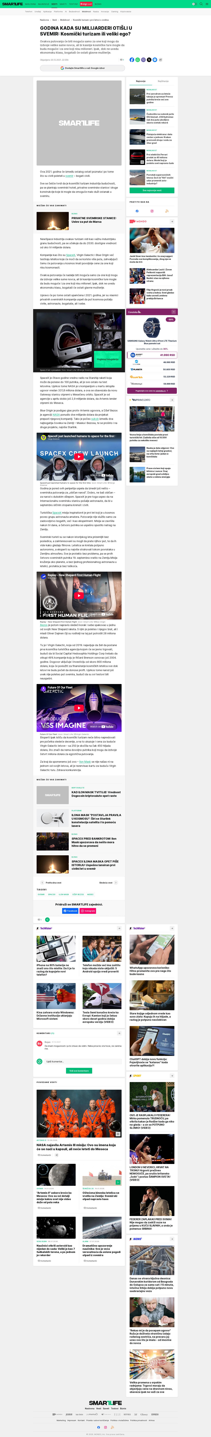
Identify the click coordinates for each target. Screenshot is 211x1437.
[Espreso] (154, 1414)
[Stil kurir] (135, 1414)
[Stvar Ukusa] (106, 1414)
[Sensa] (127, 1414)
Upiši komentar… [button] (55, 1061)
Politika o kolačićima (120, 1420)
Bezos (44, 625)
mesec (90, 894)
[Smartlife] (12, 4)
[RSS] (166, 211)
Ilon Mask (85, 761)
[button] (122, 59)
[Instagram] (152, 211)
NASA (56, 414)
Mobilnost (65, 20)
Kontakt (81, 1420)
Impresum (71, 1420)
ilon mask (64, 894)
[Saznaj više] (172, 221)
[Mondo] (57, 1414)
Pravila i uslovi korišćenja (97, 1420)
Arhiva (151, 1420)
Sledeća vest (105, 882)
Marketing (61, 1420)
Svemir (41, 894)
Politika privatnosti (138, 1420)
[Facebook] (137, 211)
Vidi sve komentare (79, 1070)
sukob (95, 418)
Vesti (54, 20)
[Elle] (117, 1414)
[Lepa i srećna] (79, 1414)
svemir (69, 175)
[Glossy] (144, 1414)
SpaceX (70, 255)
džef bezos (78, 894)
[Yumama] (92, 1414)
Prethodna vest (53, 882)
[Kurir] (69, 1414)
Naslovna (44, 20)
